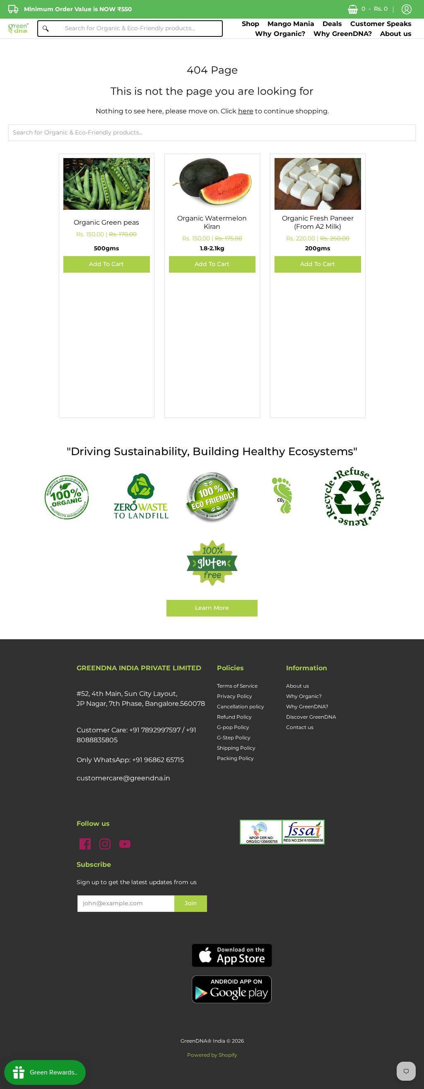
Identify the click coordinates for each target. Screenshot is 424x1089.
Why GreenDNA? (307, 706)
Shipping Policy (236, 748)
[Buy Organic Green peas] (106, 201)
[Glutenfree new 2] (211, 563)
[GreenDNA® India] (18, 28)
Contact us (299, 727)
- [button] (374, 8)
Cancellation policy (240, 706)
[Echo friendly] (211, 496)
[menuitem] (250, 24)
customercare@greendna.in (123, 778)
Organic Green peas (106, 222)
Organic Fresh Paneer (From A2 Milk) (318, 222)
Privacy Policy (234, 696)
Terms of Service (237, 686)
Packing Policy (235, 758)
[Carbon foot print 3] (283, 496)
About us (297, 686)
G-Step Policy (234, 737)
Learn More (212, 608)
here (245, 111)
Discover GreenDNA (311, 717)
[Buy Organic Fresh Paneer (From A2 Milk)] (318, 201)
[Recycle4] (353, 496)
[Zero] (141, 496)
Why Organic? (304, 696)
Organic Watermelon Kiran (212, 222)
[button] (406, 9)
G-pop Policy (233, 727)
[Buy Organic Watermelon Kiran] (212, 201)
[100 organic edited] (70, 496)
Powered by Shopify (212, 1055)
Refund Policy (234, 717)
